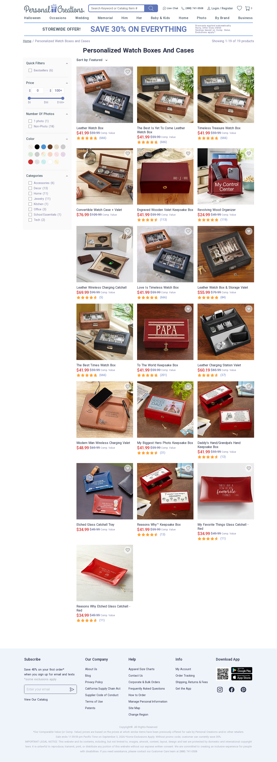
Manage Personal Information (148, 701)
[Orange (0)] (50, 154)
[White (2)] (50, 162)
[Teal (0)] (43, 162)
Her (139, 18)
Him (124, 18)
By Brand (222, 18)
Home (183, 18)
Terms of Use (94, 701)
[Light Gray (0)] (37, 154)
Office (39, 209)
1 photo (41, 121)
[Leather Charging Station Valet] (226, 332)
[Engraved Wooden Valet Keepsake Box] (165, 176)
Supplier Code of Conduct (101, 695)
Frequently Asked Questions (147, 688)
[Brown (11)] (50, 147)
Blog (88, 675)
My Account (183, 669)
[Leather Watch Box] (104, 95)
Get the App (183, 688)
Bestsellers (43, 70)
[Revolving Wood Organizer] (226, 176)
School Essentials (47, 214)
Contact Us (136, 675)
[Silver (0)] (37, 162)
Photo (201, 18)
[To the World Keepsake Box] (165, 332)
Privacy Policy (94, 682)
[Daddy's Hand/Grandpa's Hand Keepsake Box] (226, 409)
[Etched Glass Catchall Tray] (104, 491)
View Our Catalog (36, 699)
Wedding (82, 18)
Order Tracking (185, 675)
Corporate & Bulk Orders (144, 682)
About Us (91, 669)
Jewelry (41, 198)
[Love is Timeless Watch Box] (165, 254)
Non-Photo (43, 126)
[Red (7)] (30, 162)
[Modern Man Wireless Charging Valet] (104, 409)
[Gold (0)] (56, 147)
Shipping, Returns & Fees (192, 682)
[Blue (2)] (43, 147)
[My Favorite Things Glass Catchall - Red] (226, 491)
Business (245, 18)
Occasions (58, 18)
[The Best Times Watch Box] (104, 332)
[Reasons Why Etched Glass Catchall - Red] (104, 573)
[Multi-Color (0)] (43, 154)
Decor (40, 188)
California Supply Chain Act (102, 688)
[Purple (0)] (63, 154)
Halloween (32, 18)
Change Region (138, 714)
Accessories (43, 183)
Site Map (134, 708)
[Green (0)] (30, 154)
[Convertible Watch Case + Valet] (104, 176)
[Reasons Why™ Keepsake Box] (165, 491)
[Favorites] (239, 8)
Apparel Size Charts (142, 669)
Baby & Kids (160, 18)
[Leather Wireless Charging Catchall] (104, 254)
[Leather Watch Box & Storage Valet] (226, 254)
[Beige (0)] (30, 147)
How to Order (137, 695)
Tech (39, 219)
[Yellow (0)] (56, 162)
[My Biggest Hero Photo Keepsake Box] (165, 409)
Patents (90, 708)
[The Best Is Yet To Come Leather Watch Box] (165, 95)
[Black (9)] (37, 147)
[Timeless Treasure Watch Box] (226, 95)
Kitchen (40, 204)
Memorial (105, 18)
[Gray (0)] (63, 147)
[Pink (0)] (56, 154)
